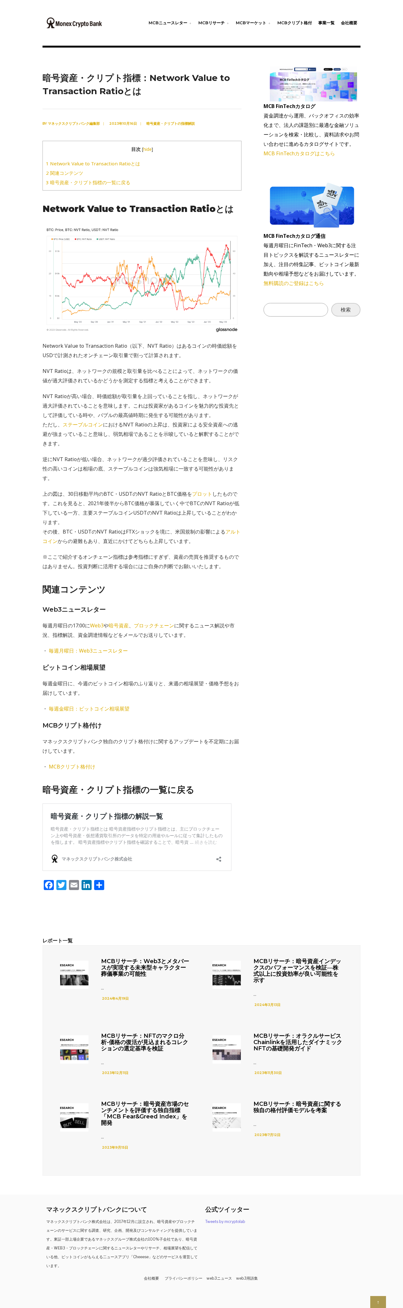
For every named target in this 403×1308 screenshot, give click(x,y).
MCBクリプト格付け (72, 766)
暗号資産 (119, 625)
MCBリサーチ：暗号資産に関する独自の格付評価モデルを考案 (297, 1107)
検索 (346, 309)
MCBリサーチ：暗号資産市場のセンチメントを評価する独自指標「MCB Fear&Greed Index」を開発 (145, 1113)
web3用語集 (247, 1278)
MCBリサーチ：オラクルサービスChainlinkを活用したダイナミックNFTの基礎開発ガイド (297, 1042)
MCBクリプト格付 (294, 22)
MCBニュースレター (168, 22)
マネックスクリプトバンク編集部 (74, 123)
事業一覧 (326, 22)
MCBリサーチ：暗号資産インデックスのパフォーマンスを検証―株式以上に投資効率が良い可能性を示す (297, 971)
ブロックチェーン (154, 625)
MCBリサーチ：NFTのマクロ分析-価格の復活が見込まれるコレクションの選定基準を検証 (144, 1042)
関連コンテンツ (64, 173)
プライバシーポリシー (183, 1278)
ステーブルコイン (83, 424)
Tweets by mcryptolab (225, 1221)
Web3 (97, 625)
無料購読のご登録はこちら (294, 283)
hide (147, 149)
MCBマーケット (251, 22)
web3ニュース (219, 1278)
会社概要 (349, 22)
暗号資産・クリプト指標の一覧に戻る (88, 182)
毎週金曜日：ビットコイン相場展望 (89, 708)
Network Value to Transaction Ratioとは (93, 163)
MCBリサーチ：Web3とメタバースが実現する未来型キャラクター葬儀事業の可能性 (145, 967)
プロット (202, 493)
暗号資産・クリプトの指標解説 (170, 123)
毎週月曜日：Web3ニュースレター (88, 650)
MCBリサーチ (211, 22)
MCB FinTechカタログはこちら (299, 153)
